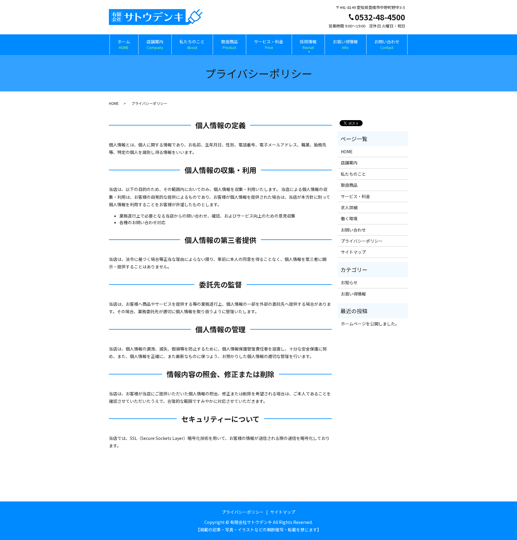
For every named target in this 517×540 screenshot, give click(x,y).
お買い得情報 (345, 44)
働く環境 (349, 218)
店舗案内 (155, 44)
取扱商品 (229, 44)
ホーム (124, 44)
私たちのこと (192, 44)
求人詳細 (349, 207)
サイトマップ (353, 252)
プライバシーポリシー (362, 241)
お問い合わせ (386, 44)
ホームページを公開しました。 (370, 324)
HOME (114, 103)
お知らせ (349, 282)
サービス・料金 (268, 44)
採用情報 (308, 44)
